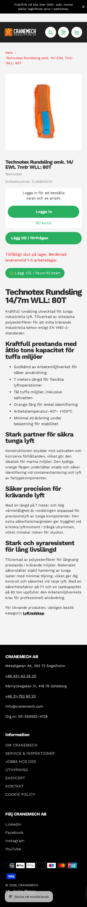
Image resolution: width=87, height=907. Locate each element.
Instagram (14, 840)
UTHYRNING (16, 769)
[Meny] (76, 32)
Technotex (13, 174)
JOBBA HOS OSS (20, 761)
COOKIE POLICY (20, 794)
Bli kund (43, 223)
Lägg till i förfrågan (29, 238)
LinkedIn (13, 824)
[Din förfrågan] (63, 32)
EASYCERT (15, 778)
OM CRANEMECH (21, 745)
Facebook (14, 832)
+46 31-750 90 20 (20, 696)
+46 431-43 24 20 (20, 676)
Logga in (44, 211)
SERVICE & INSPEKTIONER (30, 753)
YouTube (13, 849)
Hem (9, 53)
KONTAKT (14, 786)
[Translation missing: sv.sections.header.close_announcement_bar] (83, 6)
